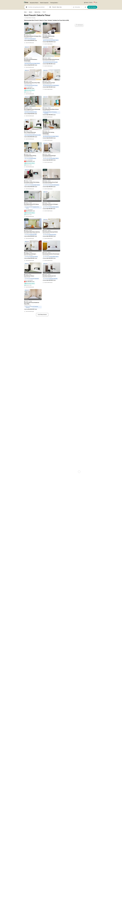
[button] (88, 3)
